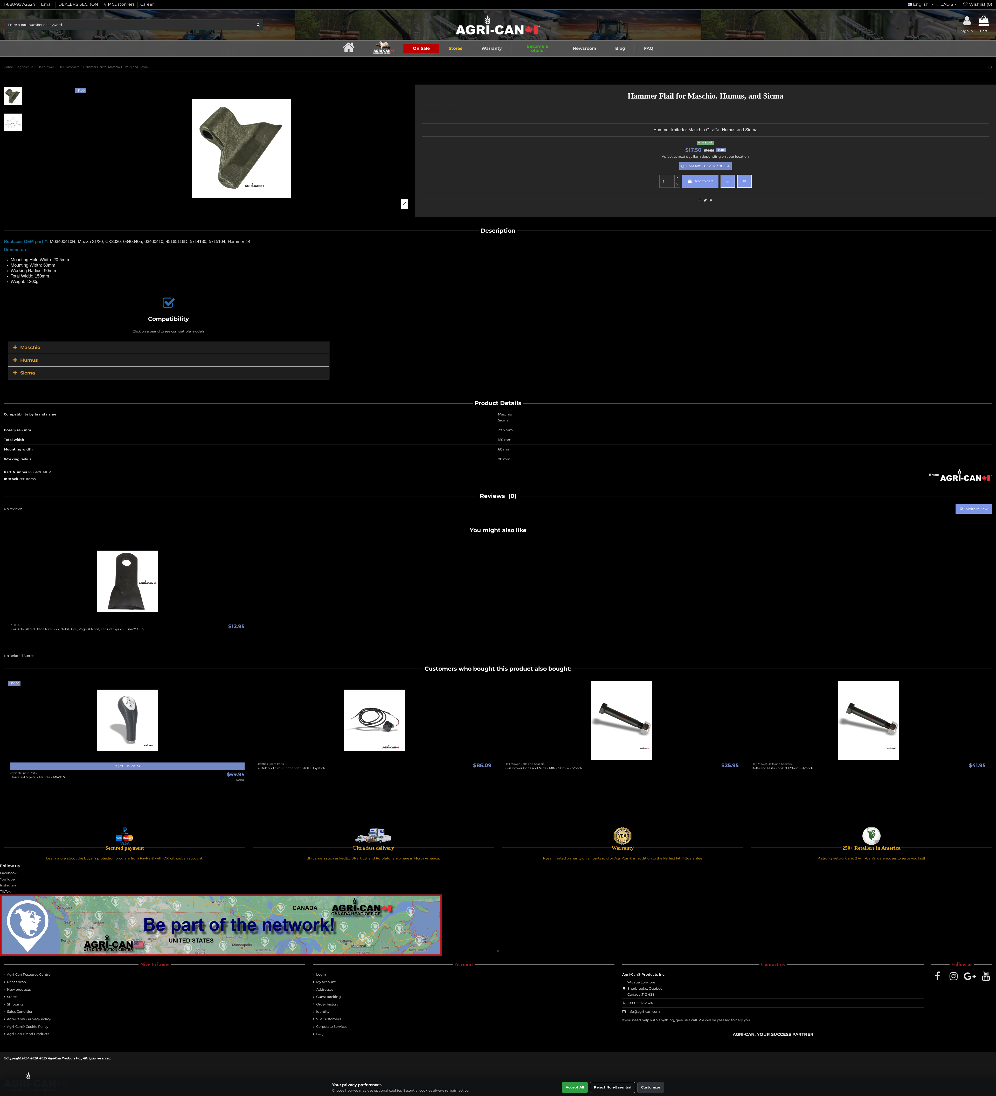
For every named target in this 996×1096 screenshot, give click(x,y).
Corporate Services (331, 1026)
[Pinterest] (711, 200)
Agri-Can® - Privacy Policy (29, 1019)
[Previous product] (988, 67)
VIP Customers (120, 4)
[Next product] (991, 67)
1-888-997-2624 (20, 4)
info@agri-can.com (643, 1011)
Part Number (15, 472)
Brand (934, 475)
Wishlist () (980, 4)
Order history (327, 1004)
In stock (11, 479)
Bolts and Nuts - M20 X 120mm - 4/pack (782, 768)
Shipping (15, 1004)
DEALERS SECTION (78, 4)
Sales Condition (20, 1011)
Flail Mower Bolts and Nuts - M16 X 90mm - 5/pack (543, 768)
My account (326, 982)
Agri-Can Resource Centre (29, 974)
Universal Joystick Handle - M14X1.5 (37, 777)
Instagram (8, 885)
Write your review (441, 110)
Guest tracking (328, 997)
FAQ (319, 1034)
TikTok (5, 891)
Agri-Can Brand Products (28, 1034)
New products (19, 989)
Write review (976, 509)
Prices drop (16, 982)
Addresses (324, 989)
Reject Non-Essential (612, 1087)
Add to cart (704, 181)
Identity (322, 1011)
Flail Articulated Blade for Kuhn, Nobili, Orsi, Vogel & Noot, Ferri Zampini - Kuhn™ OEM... (78, 629)
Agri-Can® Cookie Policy (27, 1026)
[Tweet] (705, 200)
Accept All (575, 1087)
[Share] (700, 200)
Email (47, 4)
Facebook (8, 873)
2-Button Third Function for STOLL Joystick (291, 768)
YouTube (7, 879)
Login (321, 974)
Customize (650, 1087)
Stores (12, 997)
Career (147, 4)
